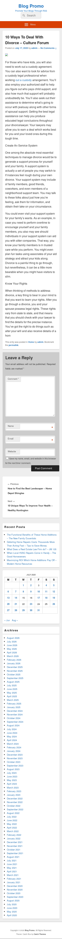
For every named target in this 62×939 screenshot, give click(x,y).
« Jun (7, 620)
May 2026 (12, 648)
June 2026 (12, 645)
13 (8, 597)
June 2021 (12, 864)
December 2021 (15, 842)
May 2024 (12, 736)
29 (23, 610)
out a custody (24, 80)
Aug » (15, 620)
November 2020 (15, 889)
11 (46, 591)
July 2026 (12, 641)
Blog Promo (31, 6)
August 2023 (13, 769)
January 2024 (13, 751)
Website (12, 451)
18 (46, 597)
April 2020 (12, 915)
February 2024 (14, 747)
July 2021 (12, 860)
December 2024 (15, 710)
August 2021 (13, 856)
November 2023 (15, 758)
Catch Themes (40, 934)
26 (54, 604)
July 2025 (12, 685)
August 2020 (13, 900)
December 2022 (15, 798)
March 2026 (13, 656)
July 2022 (12, 816)
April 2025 (12, 696)
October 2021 (13, 849)
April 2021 (12, 871)
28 (16, 610)
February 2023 (14, 791)
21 (16, 604)
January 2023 (13, 794)
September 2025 (15, 678)
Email (10, 438)
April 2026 (12, 652)
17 (38, 597)
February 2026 (14, 659)
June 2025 (12, 689)
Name (11, 425)
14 (16, 597)
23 (31, 604)
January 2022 (13, 838)
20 (8, 604)
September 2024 (15, 721)
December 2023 (15, 754)
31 (38, 610)
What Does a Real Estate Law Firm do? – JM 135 (31, 549)
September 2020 (15, 896)
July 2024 (12, 729)
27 (8, 610)
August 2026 (13, 638)
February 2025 (14, 703)
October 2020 (13, 893)
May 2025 (12, 692)
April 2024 (12, 740)
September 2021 (15, 853)
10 (38, 591)
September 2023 (15, 765)
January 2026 (13, 663)
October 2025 (13, 674)
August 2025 (13, 681)
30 (31, 610)
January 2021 (13, 882)
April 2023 (12, 783)
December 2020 (15, 886)
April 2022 (12, 827)
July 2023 (12, 772)
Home (31, 341)
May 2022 (12, 824)
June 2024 (12, 732)
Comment (13, 378)
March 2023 (13, 787)
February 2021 (14, 878)
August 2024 (13, 725)
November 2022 (15, 802)
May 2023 (12, 780)
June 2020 (12, 908)
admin (34, 48)
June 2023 (12, 776)
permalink (13, 345)
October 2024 (13, 718)
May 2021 (12, 867)
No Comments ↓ (48, 48)
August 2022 (13, 813)
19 (54, 597)
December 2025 (15, 667)
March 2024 (13, 743)
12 (54, 591)
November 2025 (15, 670)
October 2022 (13, 805)
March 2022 (13, 831)
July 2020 (12, 904)
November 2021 (15, 846)
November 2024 (15, 714)
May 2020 (12, 911)
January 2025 (13, 707)
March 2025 (13, 700)
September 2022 (15, 809)
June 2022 (12, 820)
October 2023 (13, 762)
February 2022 (14, 834)
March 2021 (13, 875)
